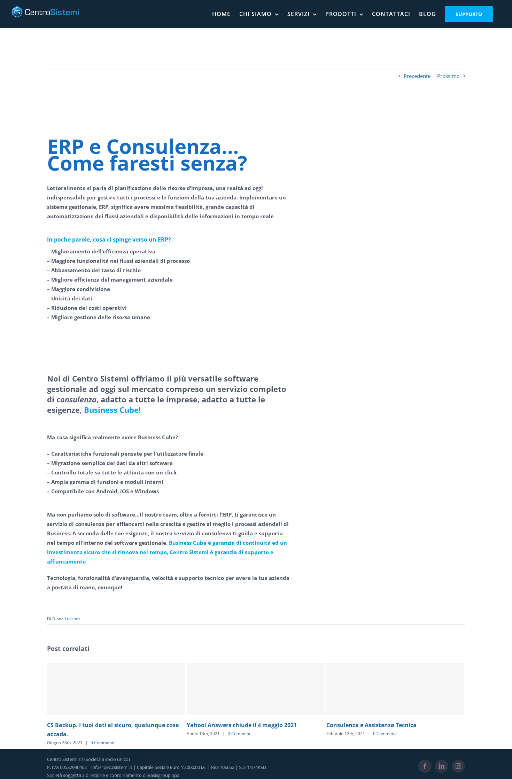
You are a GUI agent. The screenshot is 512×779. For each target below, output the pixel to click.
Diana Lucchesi (67, 619)
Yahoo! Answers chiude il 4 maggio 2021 (108, 725)
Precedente (417, 75)
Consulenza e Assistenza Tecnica (238, 725)
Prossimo (448, 75)
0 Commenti (106, 734)
